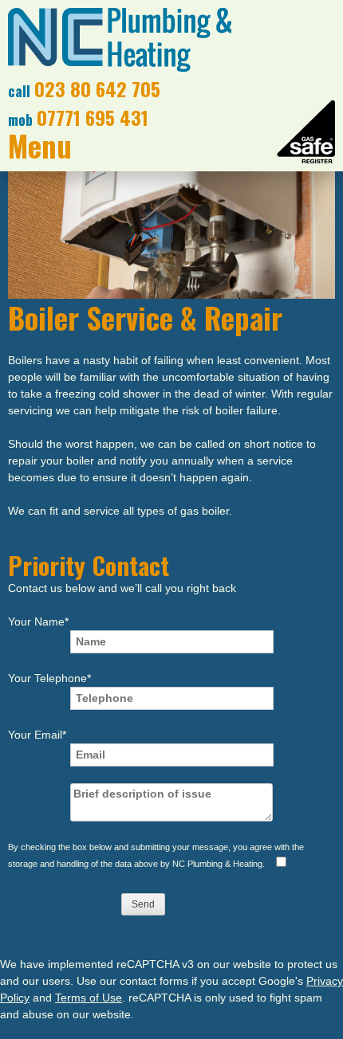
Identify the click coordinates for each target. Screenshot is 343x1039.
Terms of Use (88, 997)
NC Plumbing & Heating (119, 40)
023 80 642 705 (97, 88)
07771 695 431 (92, 117)
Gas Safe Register (306, 131)
